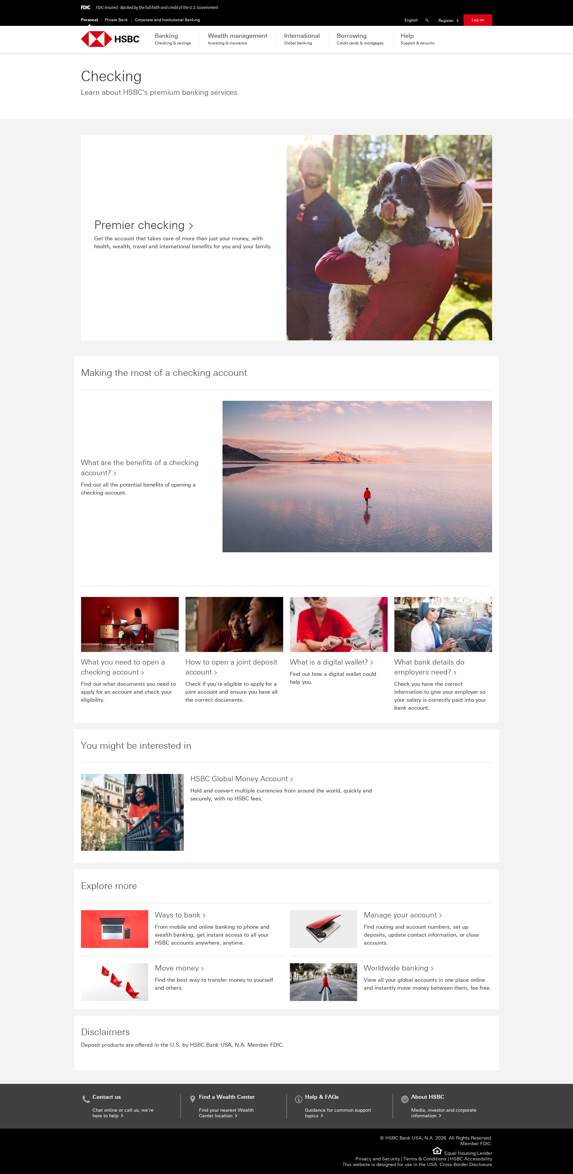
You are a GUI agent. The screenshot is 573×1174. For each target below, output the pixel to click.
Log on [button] (478, 20)
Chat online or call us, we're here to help (123, 1113)
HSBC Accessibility (471, 1159)
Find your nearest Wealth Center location (226, 1113)
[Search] (428, 20)
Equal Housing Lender (468, 1153)
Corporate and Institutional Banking (167, 20)
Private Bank (116, 20)
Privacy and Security (377, 1159)
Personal (89, 20)
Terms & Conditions (425, 1159)
